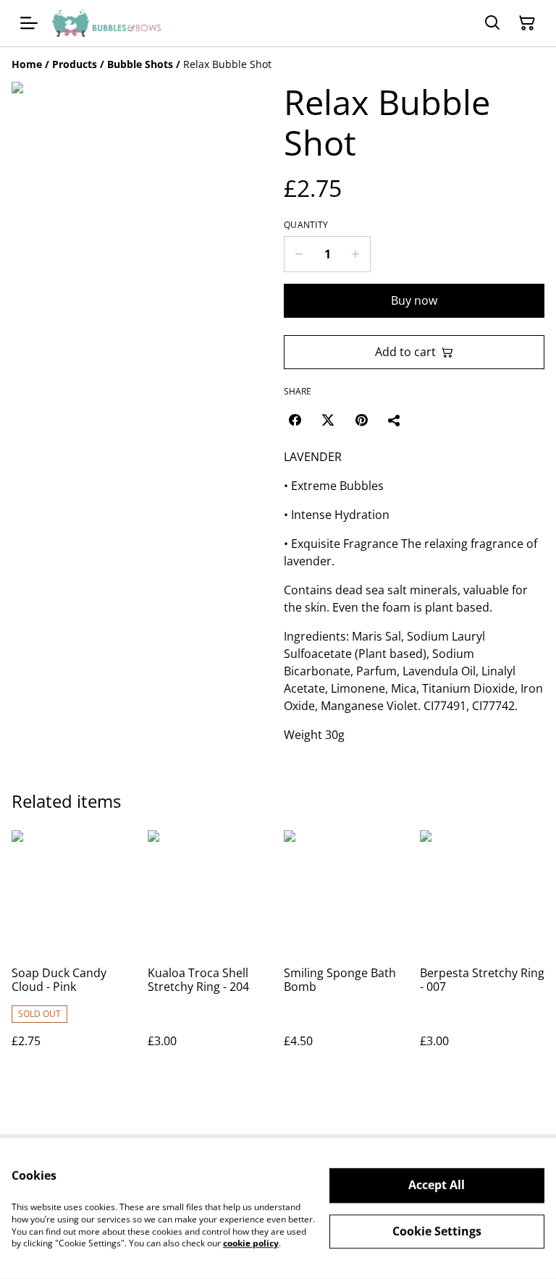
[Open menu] (29, 23)
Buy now (414, 300)
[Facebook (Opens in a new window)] (295, 420)
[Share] (394, 420)
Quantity (306, 225)
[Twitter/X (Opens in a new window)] (328, 420)
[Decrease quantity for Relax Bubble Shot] (298, 254)
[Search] (492, 23)
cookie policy (251, 1243)
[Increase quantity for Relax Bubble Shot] (356, 254)
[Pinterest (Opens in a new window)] (361, 420)
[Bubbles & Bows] (106, 23)
